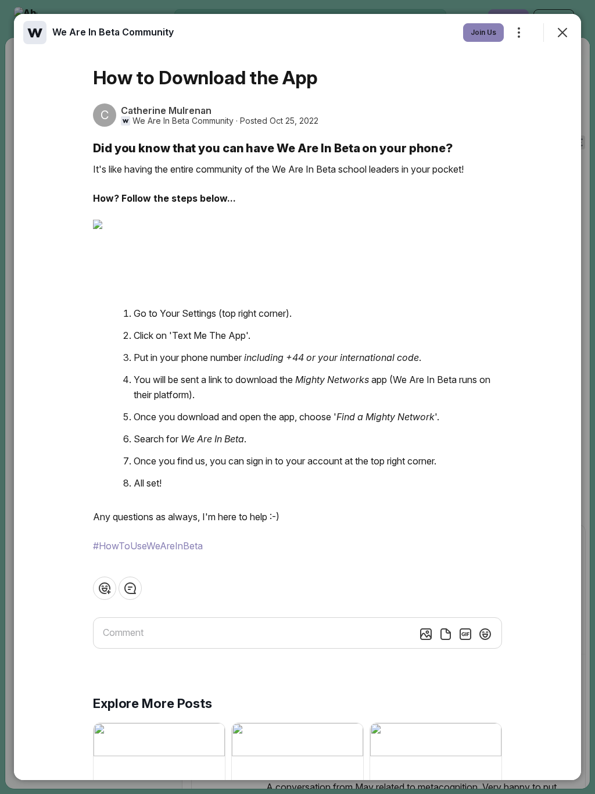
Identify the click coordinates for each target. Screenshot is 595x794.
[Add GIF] (465, 634)
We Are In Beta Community (183, 121)
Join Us (483, 32)
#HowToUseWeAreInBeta (148, 546)
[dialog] (297, 397)
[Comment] (130, 588)
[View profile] (34, 32)
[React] (105, 588)
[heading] (113, 32)
